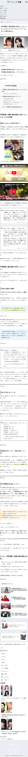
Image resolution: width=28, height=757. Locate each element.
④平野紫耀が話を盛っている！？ (11, 104)
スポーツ (3, 659)
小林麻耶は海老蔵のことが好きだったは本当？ (11, 575)
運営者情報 (2, 18)
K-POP (1, 6)
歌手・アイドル (4, 8)
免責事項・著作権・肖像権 (14, 751)
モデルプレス (24, 222)
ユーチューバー (5, 671)
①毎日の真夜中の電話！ (9, 98)
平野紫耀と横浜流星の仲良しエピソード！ (12, 96)
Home (5, 747)
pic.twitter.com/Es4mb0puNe (10, 434)
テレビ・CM (3, 12)
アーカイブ (3, 738)
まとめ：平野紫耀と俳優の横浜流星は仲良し (12, 107)
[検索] (25, 647)
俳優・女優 (10, 583)
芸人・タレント (5, 679)
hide (14, 85)
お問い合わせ (3, 16)
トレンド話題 (3, 10)
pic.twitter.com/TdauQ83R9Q (12, 361)
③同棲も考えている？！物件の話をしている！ (14, 102)
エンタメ (3, 656)
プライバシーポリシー (12, 747)
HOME (15, 744)
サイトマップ (3, 14)
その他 (2, 662)
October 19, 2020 (8, 438)
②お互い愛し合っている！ (9, 100)
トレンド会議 (15, 2)
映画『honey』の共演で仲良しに (11, 93)
